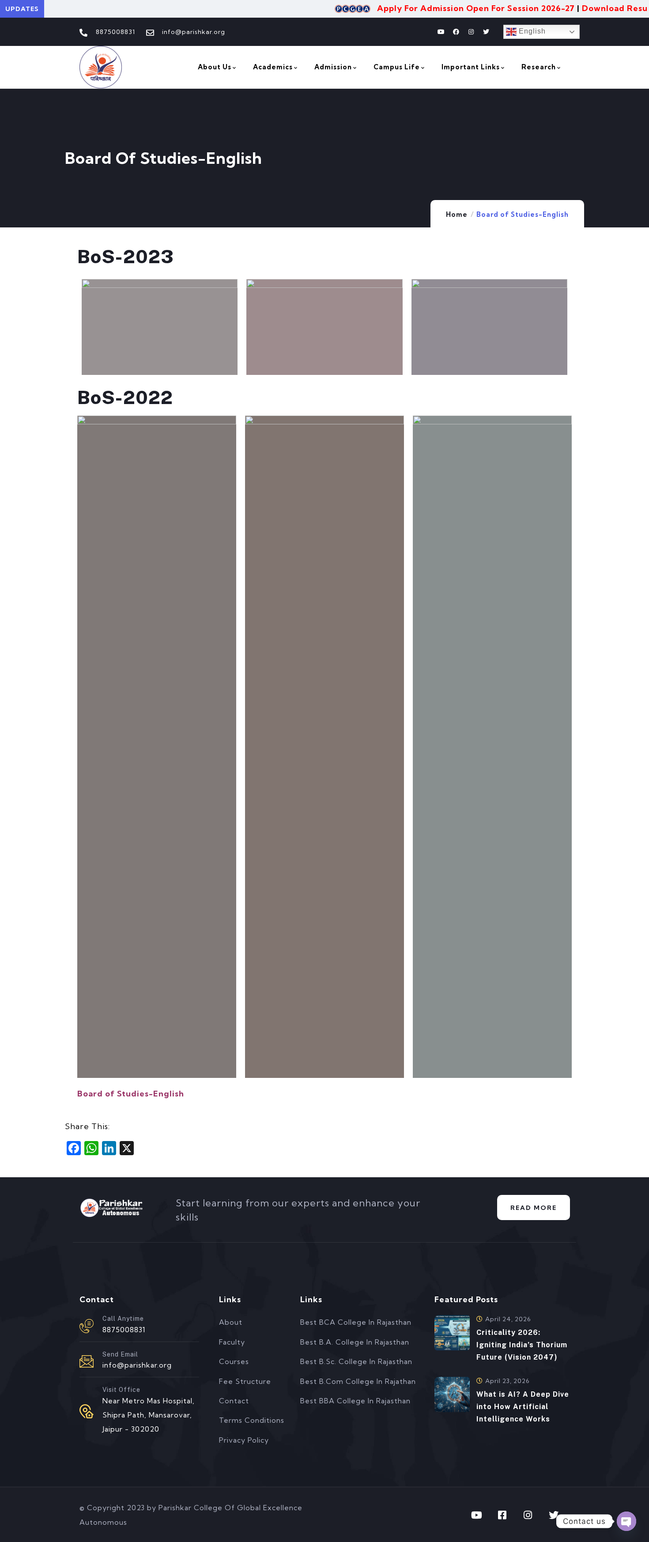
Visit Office (121, 1389)
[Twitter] (486, 32)
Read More (533, 1208)
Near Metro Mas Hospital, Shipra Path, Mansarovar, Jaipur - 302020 (148, 1415)
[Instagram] (471, 32)
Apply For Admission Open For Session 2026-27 (456, 8)
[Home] (100, 67)
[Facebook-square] (502, 1515)
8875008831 (124, 1329)
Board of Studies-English (130, 1093)
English (531, 31)
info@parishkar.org (137, 1365)
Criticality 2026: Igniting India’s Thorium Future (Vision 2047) (521, 1344)
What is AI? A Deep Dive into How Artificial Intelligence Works (522, 1406)
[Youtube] (441, 32)
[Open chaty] (626, 1521)
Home (457, 214)
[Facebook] (456, 32)
